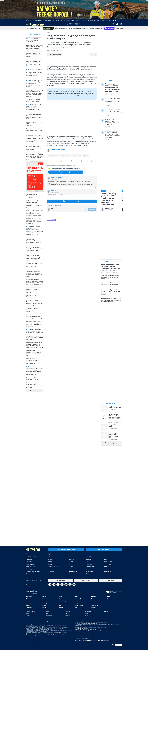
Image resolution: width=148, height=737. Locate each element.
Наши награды (30, 564)
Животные (51, 571)
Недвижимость (39, 20)
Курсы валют (92, 20)
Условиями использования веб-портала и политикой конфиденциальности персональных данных (96, 630)
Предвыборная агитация (33, 571)
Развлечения (89, 571)
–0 (95, 187)
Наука (70, 569)
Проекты (115, 20)
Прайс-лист (29, 559)
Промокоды (48, 20)
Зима (70, 556)
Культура (71, 561)
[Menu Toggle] (27, 24)
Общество (89, 556)
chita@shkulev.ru (43, 631)
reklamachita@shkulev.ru (101, 622)
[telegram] (49, 584)
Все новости (29, 20)
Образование (72, 574)
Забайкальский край (53, 155)
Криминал (71, 559)
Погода (63, 20)
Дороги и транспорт (53, 566)
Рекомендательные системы (81, 638)
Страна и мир (107, 564)
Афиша (78, 20)
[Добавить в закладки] (91, 54)
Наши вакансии (30, 566)
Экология (106, 566)
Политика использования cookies (82, 636)
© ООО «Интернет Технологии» (33, 645)
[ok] (58, 584)
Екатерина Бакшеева (58, 149)
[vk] (54, 584)
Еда (49, 569)
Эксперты (108, 20)
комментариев (55, 54)
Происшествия (90, 566)
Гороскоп (84, 20)
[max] (66, 584)
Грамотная (53, 177)
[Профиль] (121, 24)
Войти (52, 210)
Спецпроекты (107, 571)
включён (69, 141)
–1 (95, 197)
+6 (90, 197)
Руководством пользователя (81, 628)
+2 (90, 187)
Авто (49, 556)
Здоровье (51, 574)
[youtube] (74, 584)
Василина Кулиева (65, 155)
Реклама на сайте (31, 556)
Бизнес (50, 559)
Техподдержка (30, 569)
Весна (50, 561)
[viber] (62, 584)
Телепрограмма (70, 20)
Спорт (105, 559)
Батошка (52, 190)
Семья (105, 556)
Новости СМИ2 (51, 220)
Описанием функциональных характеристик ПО (85, 629)
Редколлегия (101, 20)
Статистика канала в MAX (33, 574)
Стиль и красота (108, 561)
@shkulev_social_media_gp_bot (90, 623)
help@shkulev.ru (36, 633)
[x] (70, 584)
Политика (89, 564)
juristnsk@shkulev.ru (61, 632)
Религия (88, 574)
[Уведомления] (117, 24)
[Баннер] (48, 28)
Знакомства (55, 20)
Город (50, 564)
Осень (87, 561)
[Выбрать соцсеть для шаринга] (95, 54)
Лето (70, 564)
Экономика (107, 569)
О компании (29, 561)
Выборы (86, 155)
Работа (88, 569)
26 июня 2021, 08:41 (51, 50)
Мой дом (71, 566)
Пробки (121, 20)
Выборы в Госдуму (77, 155)
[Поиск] (113, 24)
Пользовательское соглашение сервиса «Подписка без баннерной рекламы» (92, 640)
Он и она (88, 559)
